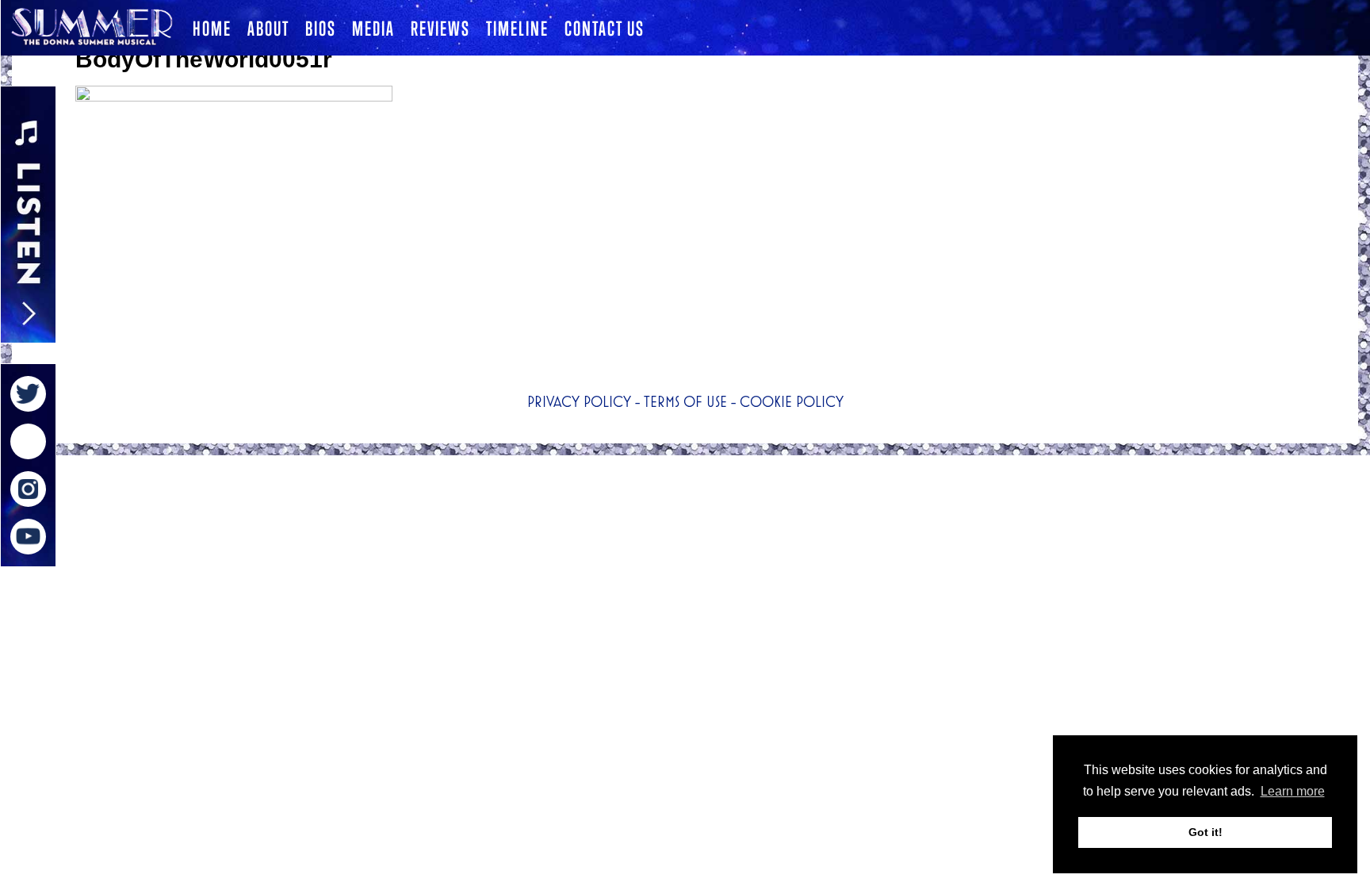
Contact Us (604, 28)
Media (373, 28)
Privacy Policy (579, 402)
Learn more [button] (1293, 791)
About (268, 28)
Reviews (440, 28)
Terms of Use (685, 402)
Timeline (517, 28)
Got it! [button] (1205, 832)
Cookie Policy (792, 402)
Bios (320, 28)
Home (212, 28)
